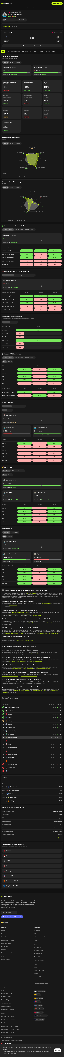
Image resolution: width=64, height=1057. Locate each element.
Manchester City (12, 731)
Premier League (10, 8)
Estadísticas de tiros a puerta (9, 1026)
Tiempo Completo (8, 229)
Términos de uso (5, 1040)
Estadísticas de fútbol (7, 940)
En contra (22, 406)
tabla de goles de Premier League (37, 654)
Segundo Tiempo (29, 229)
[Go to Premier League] (32, 701)
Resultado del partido (7, 1016)
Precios (3, 949)
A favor (15, 406)
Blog (2, 956)
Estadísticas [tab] (6, 26)
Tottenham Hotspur (13, 764)
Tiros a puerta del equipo (41, 983)
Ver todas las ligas (39, 1023)
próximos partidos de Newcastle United (22, 668)
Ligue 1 (38, 1001)
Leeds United (11, 734)
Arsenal (10, 714)
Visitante (18, 62)
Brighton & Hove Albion (13, 707)
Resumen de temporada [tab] (13, 51)
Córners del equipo (39, 970)
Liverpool (10, 741)
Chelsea (10, 724)
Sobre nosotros (5, 959)
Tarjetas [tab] (47, 51)
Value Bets (4, 937)
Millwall (11, 794)
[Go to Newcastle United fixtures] (32, 781)
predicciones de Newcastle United (20, 612)
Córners (36, 967)
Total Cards (6, 470)
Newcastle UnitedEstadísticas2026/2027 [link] (26, 8)
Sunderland (11, 751)
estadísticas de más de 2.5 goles (17, 661)
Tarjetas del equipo (39, 976)
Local (11, 62)
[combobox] (9, 19)
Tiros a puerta (38, 980)
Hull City (10, 721)
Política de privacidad (16, 1040)
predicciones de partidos (35, 661)
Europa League (40, 1019)
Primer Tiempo (19, 229)
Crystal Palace (11, 757)
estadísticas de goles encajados (52, 622)
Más (4, 361)
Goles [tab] (34, 51)
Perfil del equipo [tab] (26, 51)
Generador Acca (6, 943)
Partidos (3, 930)
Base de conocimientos (8, 953)
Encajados (14, 322)
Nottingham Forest (12, 754)
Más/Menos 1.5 (38, 947)
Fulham (9, 744)
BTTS (35, 940)
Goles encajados (6, 1006)
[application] (32, 159)
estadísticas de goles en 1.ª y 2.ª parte (14, 633)
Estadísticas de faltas (7, 1032)
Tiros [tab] (53, 51)
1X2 (35, 933)
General (5, 62)
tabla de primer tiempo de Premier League (47, 633)
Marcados (6, 322)
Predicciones (5, 933)
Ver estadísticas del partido (31, 45)
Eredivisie (39, 1005)
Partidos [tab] (14, 26)
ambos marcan (26, 614)
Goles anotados (6, 1003)
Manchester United (12, 761)
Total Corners (6, 406)
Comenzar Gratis (57, 3)
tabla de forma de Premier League (24, 640)
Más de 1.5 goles (6, 996)
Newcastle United (12, 737)
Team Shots (15, 532)
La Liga (38, 994)
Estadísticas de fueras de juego (10, 1029)
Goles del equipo (39, 960)
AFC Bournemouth (12, 747)
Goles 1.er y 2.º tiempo (7, 1009)
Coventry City (11, 767)
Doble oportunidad (39, 937)
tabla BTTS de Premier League (29, 676)
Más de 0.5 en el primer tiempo (43, 957)
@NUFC (60, 838)
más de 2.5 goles (12, 614)
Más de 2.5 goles (46, 603)
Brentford (10, 710)
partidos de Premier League (43, 668)
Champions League (41, 1015)
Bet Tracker (4, 946)
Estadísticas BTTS (6, 993)
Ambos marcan (13, 605)
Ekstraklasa (39, 1012)
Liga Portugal (40, 1008)
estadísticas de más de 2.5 (40, 690)
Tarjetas (36, 973)
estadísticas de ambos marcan (33, 622)
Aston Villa (10, 771)
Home (2, 8)
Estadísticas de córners (8, 1019)
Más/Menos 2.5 (38, 950)
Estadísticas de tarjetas (8, 1023)
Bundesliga (39, 998)
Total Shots (6, 532)
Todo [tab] (3, 51)
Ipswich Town (11, 727)
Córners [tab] (41, 51)
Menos (10, 361)
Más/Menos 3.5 (38, 953)
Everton (10, 717)
